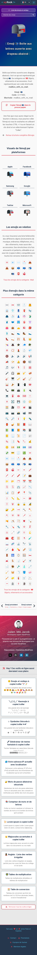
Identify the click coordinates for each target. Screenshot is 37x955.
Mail (18, 280)
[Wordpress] (26, 655)
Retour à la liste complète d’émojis (20, 135)
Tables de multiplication (18, 874)
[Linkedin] (21, 655)
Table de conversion (18, 889)
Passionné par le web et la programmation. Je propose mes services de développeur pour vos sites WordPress (18, 641)
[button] (33, 2)
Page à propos (9, 650)
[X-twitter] (10, 655)
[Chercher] (16, 15)
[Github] (15, 655)
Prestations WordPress (24, 650)
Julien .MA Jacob (19, 632)
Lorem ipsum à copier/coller (18, 822)
